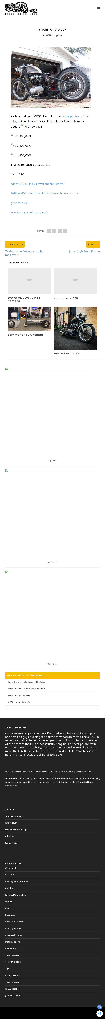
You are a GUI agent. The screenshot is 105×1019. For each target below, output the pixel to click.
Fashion (9, 901)
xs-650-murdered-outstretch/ (30, 212)
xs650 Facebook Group (16, 829)
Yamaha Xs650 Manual (19, 695)
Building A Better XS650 (16, 881)
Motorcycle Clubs (13, 935)
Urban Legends (12, 975)
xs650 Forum (11, 823)
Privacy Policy (67, 771)
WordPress (72, 1010)
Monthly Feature (13, 928)
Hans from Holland (14, 921)
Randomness (11, 948)
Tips (7, 968)
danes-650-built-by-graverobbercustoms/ (37, 184)
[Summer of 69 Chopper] (29, 319)
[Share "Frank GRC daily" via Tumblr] (54, 231)
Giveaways (10, 915)
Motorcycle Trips (13, 942)
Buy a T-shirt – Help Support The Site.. (26, 682)
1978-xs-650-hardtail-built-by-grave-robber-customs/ (45, 193)
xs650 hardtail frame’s (19, 702)
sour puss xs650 (66, 298)
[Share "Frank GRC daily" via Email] (65, 231)
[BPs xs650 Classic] (75, 328)
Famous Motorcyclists (15, 895)
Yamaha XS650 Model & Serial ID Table (26, 688)
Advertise (9, 836)
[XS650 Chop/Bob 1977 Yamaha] (29, 281)
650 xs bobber (11, 868)
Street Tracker (12, 955)
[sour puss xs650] (75, 281)
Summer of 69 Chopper (25, 334)
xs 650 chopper (52, 35)
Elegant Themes (46, 1010)
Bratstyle (9, 874)
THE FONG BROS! (13, 962)
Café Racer (10, 888)
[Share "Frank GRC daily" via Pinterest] (59, 231)
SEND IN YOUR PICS (14, 816)
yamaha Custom (13, 995)
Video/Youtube (12, 982)
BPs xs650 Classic (67, 353)
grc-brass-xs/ (19, 203)
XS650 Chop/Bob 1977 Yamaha (24, 300)
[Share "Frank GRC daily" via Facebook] (48, 231)
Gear (7, 908)
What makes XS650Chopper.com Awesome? (26, 733)
